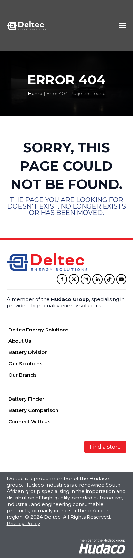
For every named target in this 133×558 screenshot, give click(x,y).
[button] (122, 25)
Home (35, 93)
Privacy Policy (23, 523)
